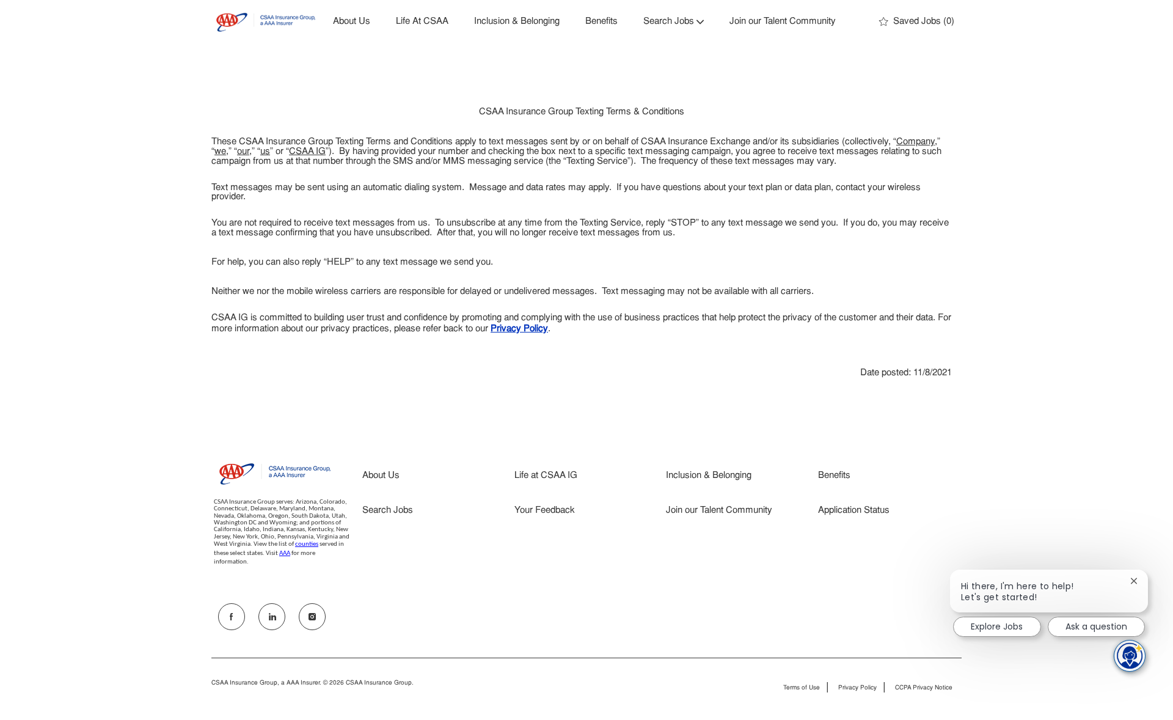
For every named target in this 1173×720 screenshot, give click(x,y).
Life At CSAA (422, 21)
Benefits (601, 21)
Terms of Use (801, 688)
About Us (351, 21)
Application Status (854, 510)
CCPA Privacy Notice (923, 688)
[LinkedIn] (271, 616)
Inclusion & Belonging (517, 21)
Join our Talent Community (782, 21)
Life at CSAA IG (545, 475)
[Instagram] (312, 616)
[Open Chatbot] (1130, 656)
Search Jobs (387, 510)
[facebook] (231, 616)
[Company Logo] (265, 22)
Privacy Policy (857, 688)
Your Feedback (544, 510)
